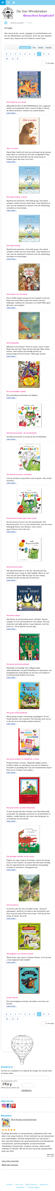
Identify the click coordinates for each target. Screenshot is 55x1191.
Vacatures (44, 1184)
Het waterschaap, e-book (17, 197)
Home (5, 22)
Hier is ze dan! (12, 148)
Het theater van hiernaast (17, 294)
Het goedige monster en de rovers (20, 856)
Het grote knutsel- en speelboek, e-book (23, 759)
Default (40, 47)
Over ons (19, 1184)
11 (13, 59)
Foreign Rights (33, 1187)
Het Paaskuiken (13, 343)
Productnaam (24, 47)
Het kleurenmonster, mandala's (19, 474)
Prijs (34, 47)
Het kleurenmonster (15, 567)
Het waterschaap (13, 245)
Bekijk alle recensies (10, 1165)
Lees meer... (12, 113)
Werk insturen (31, 1184)
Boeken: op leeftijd (17, 23)
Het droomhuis (12, 905)
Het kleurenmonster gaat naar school (22, 518)
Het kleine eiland (13, 615)
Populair (48, 47)
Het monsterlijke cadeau (16, 391)
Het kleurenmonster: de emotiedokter (22, 433)
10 (7, 59)
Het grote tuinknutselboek (17, 713)
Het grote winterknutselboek (18, 664)
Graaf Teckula (12, 998)
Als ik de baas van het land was (23, 1120)
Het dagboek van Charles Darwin (20, 954)
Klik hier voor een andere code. (10, 1087)
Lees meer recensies (10, 1161)
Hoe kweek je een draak (16, 102)
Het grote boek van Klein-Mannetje (21, 808)
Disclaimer (20, 1187)
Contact (9, 1184)
